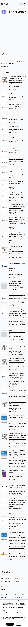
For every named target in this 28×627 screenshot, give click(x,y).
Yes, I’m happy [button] (10, 624)
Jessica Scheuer (12, 354)
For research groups (6, 586)
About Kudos (18, 576)
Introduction (12, 137)
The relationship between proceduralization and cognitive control (17, 346)
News (16, 578)
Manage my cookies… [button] (14, 620)
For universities (5, 581)
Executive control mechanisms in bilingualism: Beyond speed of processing (17, 519)
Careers (17, 581)
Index (10, 93)
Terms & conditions (20, 594)
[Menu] (25, 4)
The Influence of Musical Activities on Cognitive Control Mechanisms (17, 331)
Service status (5, 594)
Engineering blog (19, 584)
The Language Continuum (16, 159)
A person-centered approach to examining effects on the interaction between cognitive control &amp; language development (17, 80)
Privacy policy (19, 597)
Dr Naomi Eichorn (21, 466)
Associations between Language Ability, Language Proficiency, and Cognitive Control (18, 206)
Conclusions (12, 148)
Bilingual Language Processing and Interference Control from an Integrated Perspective (17, 234)
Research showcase (6, 589)
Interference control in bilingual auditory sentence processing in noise (17, 392)
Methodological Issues (15, 104)
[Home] (5, 4)
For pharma (4, 584)
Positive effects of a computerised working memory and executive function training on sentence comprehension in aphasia (17, 502)
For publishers (5, 578)
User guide (4, 597)
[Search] (21, 4)
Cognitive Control (13, 126)
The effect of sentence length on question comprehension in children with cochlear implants (17, 296)
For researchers (5, 576)
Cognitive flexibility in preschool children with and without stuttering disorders (17, 403)
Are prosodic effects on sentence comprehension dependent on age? (16, 283)
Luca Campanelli (21, 546)
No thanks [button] (19, 624)
